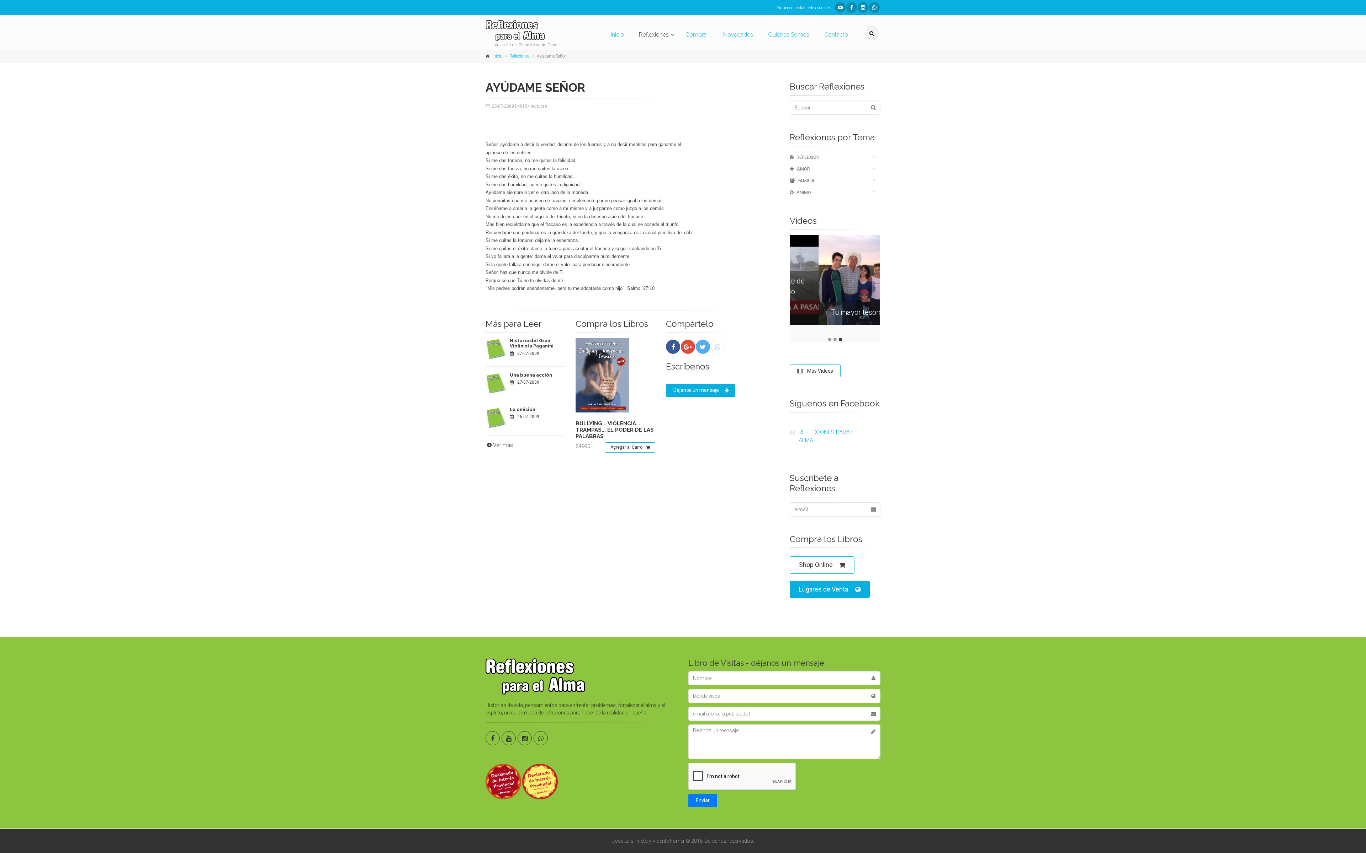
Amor (803, 169)
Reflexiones (654, 34)
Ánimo (803, 192)
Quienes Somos (788, 34)
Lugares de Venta (823, 589)
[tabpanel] (835, 285)
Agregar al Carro (626, 447)
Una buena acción (531, 375)
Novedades (738, 34)
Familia (806, 180)
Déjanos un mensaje (696, 390)
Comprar (696, 34)
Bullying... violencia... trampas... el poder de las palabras (615, 429)
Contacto (836, 34)
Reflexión (808, 157)
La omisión (522, 409)
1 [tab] (829, 339)
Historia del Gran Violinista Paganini (532, 343)
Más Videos (819, 371)
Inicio (617, 34)
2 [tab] (835, 339)
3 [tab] (840, 339)
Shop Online (816, 564)
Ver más (503, 445)
